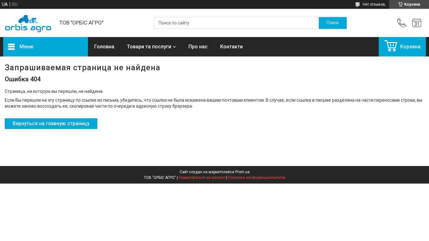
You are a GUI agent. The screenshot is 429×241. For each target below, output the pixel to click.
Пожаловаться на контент (202, 177)
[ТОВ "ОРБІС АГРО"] (28, 23)
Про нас (198, 47)
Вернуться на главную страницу (51, 123)
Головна (104, 47)
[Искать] (333, 23)
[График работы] (416, 23)
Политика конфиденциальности (256, 177)
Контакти (231, 47)
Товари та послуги (149, 47)
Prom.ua (242, 172)
